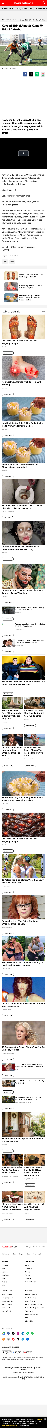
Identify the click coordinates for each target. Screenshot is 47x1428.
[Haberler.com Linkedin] (23, 1334)
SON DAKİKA (7, 8)
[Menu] (3, 2)
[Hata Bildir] (22, 1377)
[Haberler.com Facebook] (8, 1334)
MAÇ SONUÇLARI (24, 8)
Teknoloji (28, 1268)
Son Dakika (6, 1275)
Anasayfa (5, 20)
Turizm (27, 1275)
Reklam (14, 1254)
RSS (26, 1318)
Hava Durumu (7, 1294)
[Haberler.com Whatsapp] (27, 1334)
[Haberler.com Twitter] (13, 1334)
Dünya (4, 1285)
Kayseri (5, 261)
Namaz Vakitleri (7, 1298)
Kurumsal (28, 1291)
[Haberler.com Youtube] (13, 1339)
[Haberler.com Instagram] (18, 1334)
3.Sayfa (4, 1282)
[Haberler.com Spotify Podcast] (32, 1334)
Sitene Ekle (29, 1321)
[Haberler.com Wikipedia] (8, 1339)
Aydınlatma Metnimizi (9, 1425)
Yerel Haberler (30, 1282)
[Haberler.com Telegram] (23, 1339)
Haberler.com (7, 1291)
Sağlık (27, 1265)
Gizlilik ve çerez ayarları (10, 1377)
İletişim (21, 1254)
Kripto (4, 1278)
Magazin (5, 1272)
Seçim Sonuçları (7, 1301)
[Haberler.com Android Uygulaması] (17, 1352)
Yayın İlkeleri (37, 1254)
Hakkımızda (5, 1254)
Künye (28, 1254)
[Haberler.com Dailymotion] (27, 1339)
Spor (14, 20)
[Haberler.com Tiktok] (18, 1339)
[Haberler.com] (9, 1247)
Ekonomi (5, 1265)
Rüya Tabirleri (7, 1308)
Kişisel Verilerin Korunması (34, 1304)
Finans (27, 1272)
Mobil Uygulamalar (31, 1314)
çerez (40, 1419)
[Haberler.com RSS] (3, 1339)
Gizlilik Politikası (30, 1298)
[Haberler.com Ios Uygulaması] (7, 1352)
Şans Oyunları (7, 1304)
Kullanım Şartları (31, 1294)
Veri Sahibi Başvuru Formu (34, 1308)
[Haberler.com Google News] (3, 1334)
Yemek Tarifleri (7, 1311)
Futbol (12, 261)
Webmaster (29, 1311)
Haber (15, 1372)
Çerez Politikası (30, 1301)
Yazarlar (28, 1278)
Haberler (5, 1261)
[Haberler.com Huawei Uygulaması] (28, 1352)
